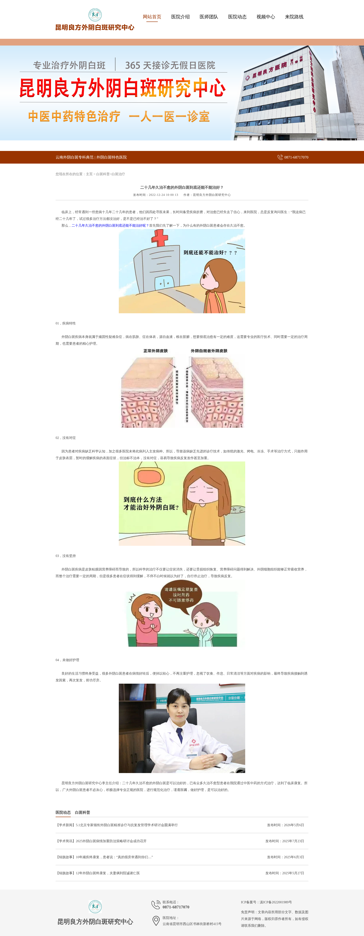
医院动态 (237, 16)
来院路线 (294, 16)
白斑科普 (103, 174)
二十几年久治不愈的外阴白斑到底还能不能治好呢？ (110, 225)
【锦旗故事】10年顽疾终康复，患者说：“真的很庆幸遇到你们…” (104, 857)
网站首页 (152, 16)
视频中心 (266, 16)
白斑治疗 (118, 174)
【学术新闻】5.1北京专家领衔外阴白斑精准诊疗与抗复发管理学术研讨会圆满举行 (117, 825)
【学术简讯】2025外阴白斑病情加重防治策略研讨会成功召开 (101, 841)
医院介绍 (180, 16)
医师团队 (209, 16)
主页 (89, 174)
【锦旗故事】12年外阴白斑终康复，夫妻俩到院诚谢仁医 (98, 873)
